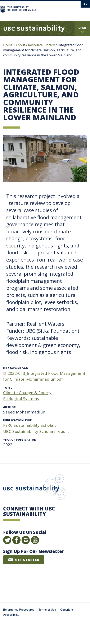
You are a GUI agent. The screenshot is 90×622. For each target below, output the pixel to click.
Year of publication (19, 439)
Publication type (17, 420)
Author (9, 407)
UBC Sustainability (34, 488)
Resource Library (42, 45)
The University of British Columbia (56, 9)
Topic (7, 387)
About (20, 45)
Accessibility (11, 614)
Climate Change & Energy (27, 392)
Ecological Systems (21, 398)
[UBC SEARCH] (85, 5)
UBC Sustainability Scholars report (36, 431)
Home (8, 45)
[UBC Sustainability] (34, 28)
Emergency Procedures (18, 609)
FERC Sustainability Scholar (29, 425)
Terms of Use (47, 609)
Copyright (66, 609)
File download (15, 368)
